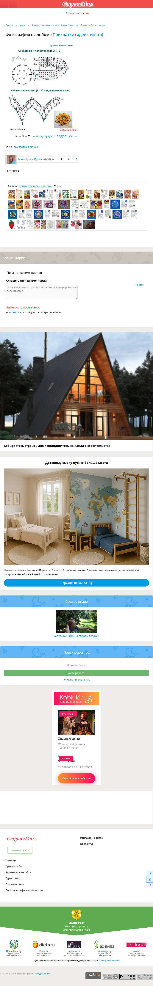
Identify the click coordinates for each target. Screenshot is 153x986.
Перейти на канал (73, 583)
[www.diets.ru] (43, 949)
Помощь (11, 860)
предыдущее (44, 136)
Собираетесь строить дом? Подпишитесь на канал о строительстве (57, 446)
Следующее (63, 136)
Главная (9, 25)
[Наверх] (149, 873)
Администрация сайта (18, 872)
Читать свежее (19, 850)
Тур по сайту (13, 878)
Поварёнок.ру (13, 951)
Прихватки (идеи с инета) (92, 25)
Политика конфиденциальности (24, 890)
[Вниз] (149, 885)
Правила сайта (14, 866)
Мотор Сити (66, 761)
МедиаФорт (76, 922)
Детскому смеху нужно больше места (76, 462)
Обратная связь (15, 884)
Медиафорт (42, 973)
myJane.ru (74, 951)
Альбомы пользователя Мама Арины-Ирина (53, 25)
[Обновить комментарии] (149, 879)
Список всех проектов (109, 961)
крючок (33, 147)
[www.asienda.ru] (104, 949)
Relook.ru (137, 951)
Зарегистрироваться (23, 307)
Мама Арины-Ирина (30, 159)
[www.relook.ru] (137, 949)
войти (15, 312)
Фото (22, 25)
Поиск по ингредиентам (76, 679)
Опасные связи (69, 738)
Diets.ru (43, 951)
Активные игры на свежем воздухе (76, 636)
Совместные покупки (77, 13)
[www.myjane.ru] (74, 949)
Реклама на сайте (91, 837)
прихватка (20, 147)
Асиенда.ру (104, 951)
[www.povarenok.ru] (14, 949)
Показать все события (76, 778)
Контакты (86, 843)
